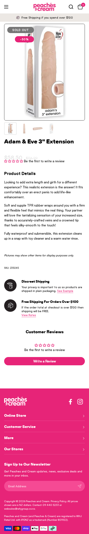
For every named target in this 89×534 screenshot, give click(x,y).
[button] (70, 6)
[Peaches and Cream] (39, 7)
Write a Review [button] (44, 361)
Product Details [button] (20, 173)
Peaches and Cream (37, 501)
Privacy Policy (58, 501)
